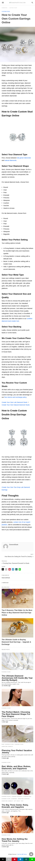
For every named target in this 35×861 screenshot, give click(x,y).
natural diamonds (10, 160)
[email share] (6, 569)
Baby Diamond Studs (8, 744)
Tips (22, 800)
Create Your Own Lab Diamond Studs (14, 402)
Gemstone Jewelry (7, 746)
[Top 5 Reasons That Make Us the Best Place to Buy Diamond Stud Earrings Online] (17, 598)
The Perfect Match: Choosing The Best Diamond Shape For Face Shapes (16, 714)
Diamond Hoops (6, 796)
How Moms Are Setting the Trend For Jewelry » (19, 556)
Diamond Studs (6, 671)
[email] (9, 859)
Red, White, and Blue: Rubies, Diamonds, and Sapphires (16, 767)
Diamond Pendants (17, 796)
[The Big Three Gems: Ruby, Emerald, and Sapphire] (17, 786)
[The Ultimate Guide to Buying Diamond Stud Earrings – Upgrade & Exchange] (17, 628)
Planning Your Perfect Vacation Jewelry (17, 751)
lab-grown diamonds (24, 158)
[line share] (20, 569)
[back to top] (31, 854)
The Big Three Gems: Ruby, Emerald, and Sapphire (15, 806)
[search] (32, 3)
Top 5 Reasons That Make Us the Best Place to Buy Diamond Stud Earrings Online (17, 612)
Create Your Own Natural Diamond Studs (16, 405)
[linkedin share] (13, 569)
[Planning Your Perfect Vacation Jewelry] (17, 733)
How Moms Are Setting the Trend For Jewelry (15, 840)
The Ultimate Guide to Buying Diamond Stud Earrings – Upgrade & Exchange (16, 642)
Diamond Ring (27, 796)
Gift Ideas (17, 800)
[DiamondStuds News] (17, 2)
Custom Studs (13, 7)
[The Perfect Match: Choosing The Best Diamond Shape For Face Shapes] (17, 697)
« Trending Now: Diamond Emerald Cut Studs (16, 563)
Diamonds (14, 798)
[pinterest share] (9, 569)
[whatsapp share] (16, 569)
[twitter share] (3, 569)
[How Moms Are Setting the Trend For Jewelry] (17, 824)
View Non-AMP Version (22, 854)
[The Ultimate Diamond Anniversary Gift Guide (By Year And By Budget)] (17, 661)
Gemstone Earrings (24, 798)
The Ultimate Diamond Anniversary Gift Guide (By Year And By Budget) (17, 678)
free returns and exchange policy (15, 397)
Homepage (4, 7)
